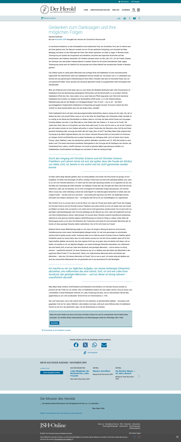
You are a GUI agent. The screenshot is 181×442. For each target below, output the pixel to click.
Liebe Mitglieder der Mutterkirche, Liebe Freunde (79, 373)
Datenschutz (123, 426)
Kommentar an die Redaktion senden (57, 330)
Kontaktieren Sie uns (112, 424)
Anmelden (54, 323)
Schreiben (126, 10)
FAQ (121, 424)
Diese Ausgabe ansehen (51, 372)
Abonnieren (125, 1)
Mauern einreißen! (101, 371)
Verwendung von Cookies (62, 439)
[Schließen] (177, 436)
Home (86, 10)
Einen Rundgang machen (100, 10)
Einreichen (127, 424)
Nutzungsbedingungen (110, 426)
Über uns (115, 10)
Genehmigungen (134, 426)
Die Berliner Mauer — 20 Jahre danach (125, 372)
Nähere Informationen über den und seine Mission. (61, 413)
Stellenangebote (134, 428)
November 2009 (61, 39)
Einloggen (136, 1)
